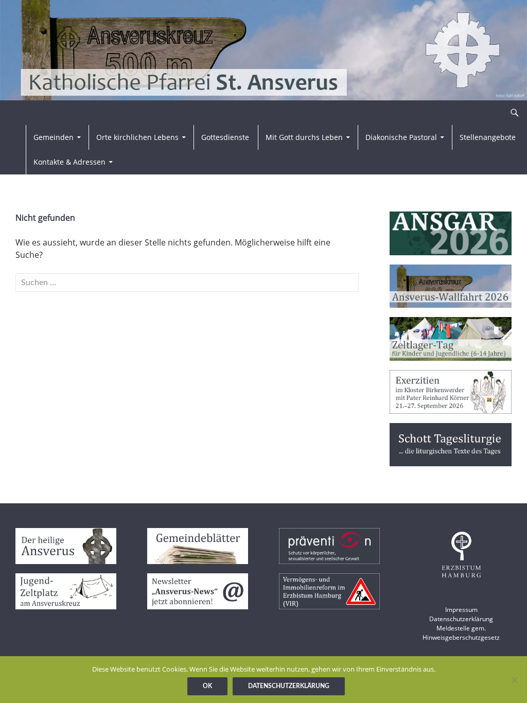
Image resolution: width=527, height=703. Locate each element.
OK (207, 686)
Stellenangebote (488, 137)
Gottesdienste (225, 137)
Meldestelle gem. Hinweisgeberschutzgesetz (461, 633)
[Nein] (514, 680)
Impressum (461, 609)
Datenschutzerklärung (461, 618)
